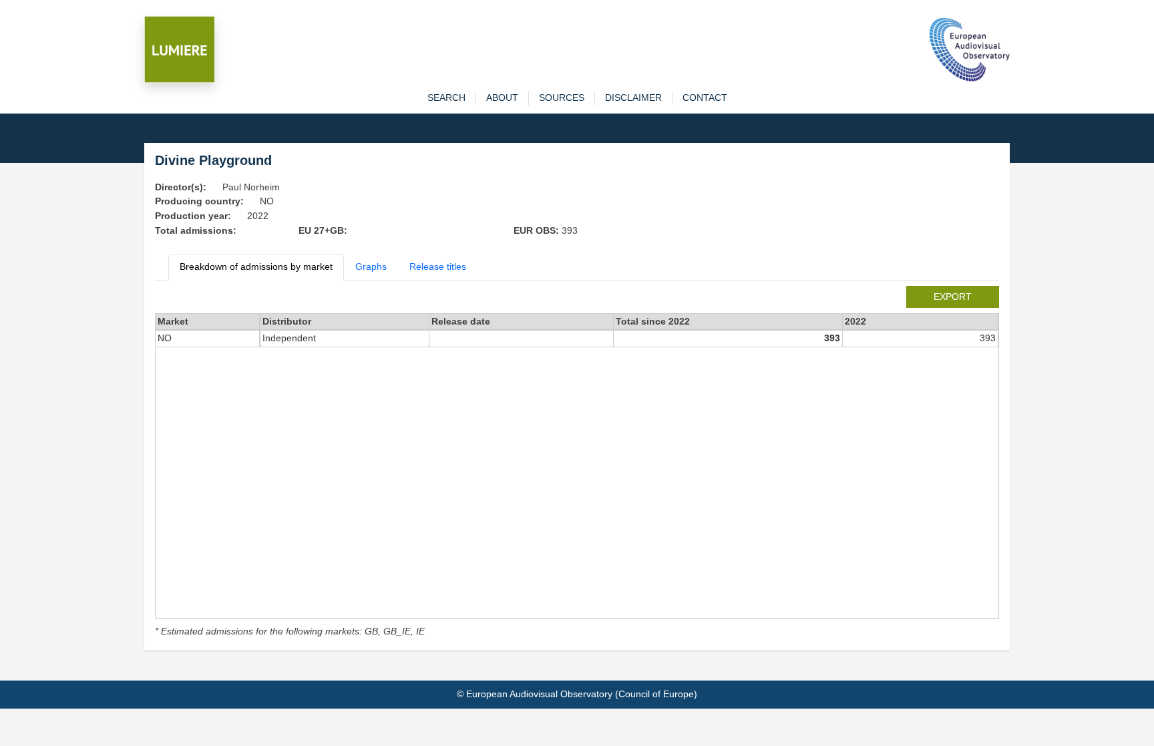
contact (705, 97)
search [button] (446, 97)
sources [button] (561, 97)
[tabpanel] (577, 462)
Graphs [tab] (371, 266)
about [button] (502, 97)
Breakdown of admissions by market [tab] (256, 266)
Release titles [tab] (437, 266)
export (953, 296)
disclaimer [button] (633, 97)
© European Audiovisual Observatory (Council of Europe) (577, 694)
